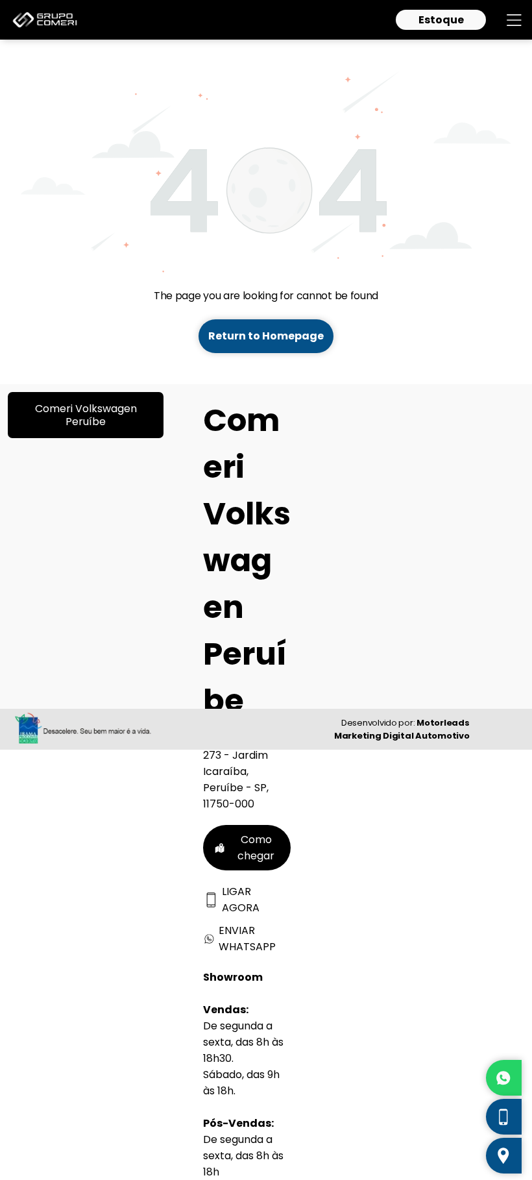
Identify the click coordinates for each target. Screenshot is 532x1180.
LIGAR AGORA (241, 899)
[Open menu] (514, 20)
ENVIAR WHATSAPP (247, 938)
